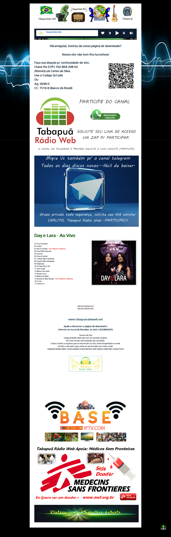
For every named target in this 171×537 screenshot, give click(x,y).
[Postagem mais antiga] (136, 387)
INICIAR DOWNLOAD (85, 306)
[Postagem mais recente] (34, 387)
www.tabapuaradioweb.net (85, 319)
